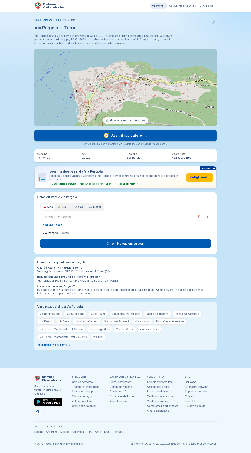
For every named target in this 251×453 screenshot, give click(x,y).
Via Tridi (98, 336)
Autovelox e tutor (82, 401)
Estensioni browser (196, 386)
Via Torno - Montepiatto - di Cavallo (61, 329)
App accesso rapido (197, 391)
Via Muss (64, 321)
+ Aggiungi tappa (51, 224)
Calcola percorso (82, 381)
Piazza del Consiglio (187, 313)
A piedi (78, 206)
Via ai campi (142, 321)
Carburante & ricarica (182, 5)
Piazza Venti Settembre (170, 321)
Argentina (52, 431)
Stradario (48, 20)
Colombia (78, 431)
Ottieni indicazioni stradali (125, 243)
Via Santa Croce (149, 329)
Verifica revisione (157, 401)
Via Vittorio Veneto (87, 321)
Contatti (189, 396)
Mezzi (95, 206)
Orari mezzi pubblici (84, 405)
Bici (62, 206)
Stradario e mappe (83, 391)
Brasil (107, 431)
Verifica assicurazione (160, 396)
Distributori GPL (119, 391)
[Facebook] (37, 411)
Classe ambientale (158, 410)
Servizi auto (207, 5)
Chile (98, 431)
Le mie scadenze (157, 391)
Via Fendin (46, 321)
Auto (48, 206)
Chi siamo (190, 381)
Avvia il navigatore (125, 135)
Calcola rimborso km (159, 381)
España (38, 431)
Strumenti (158, 5)
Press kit (190, 401)
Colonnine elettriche (122, 396)
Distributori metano (121, 386)
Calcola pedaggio (83, 396)
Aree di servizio (119, 401)
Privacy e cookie (195, 405)
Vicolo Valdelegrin (157, 313)
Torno (58, 20)
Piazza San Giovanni (116, 321)
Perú (89, 431)
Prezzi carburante (120, 381)
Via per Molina (124, 329)
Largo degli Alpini (99, 329)
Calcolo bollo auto (158, 386)
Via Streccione (75, 313)
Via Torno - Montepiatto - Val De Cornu (63, 336)
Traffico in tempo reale (85, 386)
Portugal (119, 431)
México (64, 431)
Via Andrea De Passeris (126, 313)
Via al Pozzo (98, 313)
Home (37, 20)
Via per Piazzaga (50, 313)
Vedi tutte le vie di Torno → (53, 344)
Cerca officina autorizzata (162, 405)
